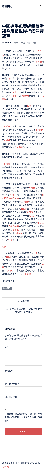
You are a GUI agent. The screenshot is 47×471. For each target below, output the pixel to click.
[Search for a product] (41, 6)
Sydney (5, 466)
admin (8, 43)
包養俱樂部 (13, 226)
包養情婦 (40, 130)
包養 (10, 78)
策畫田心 (7, 6)
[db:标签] (6, 288)
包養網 (38, 61)
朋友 (35, 43)
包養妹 (40, 222)
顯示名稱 (10, 371)
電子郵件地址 (12, 384)
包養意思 (25, 96)
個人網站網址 (11, 397)
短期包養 (16, 92)
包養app (18, 233)
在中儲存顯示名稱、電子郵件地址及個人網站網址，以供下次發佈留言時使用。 (23, 417)
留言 (7, 347)
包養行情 (24, 301)
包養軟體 (26, 274)
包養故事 (16, 229)
